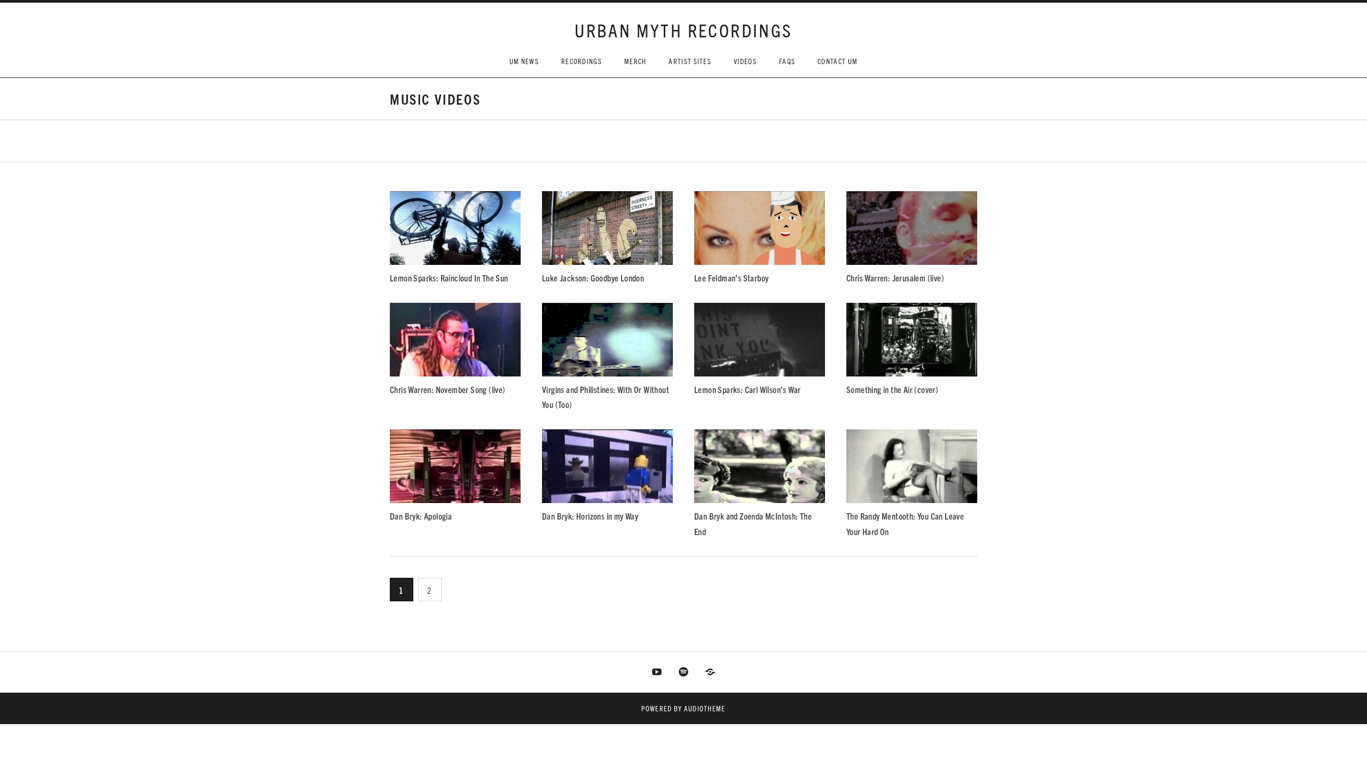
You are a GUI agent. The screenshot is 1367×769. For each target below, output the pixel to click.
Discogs (710, 672)
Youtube (657, 672)
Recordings (581, 61)
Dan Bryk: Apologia (421, 516)
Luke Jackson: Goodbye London (593, 277)
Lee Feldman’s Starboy (731, 277)
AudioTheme (705, 708)
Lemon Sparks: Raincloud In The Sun (449, 277)
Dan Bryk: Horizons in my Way (590, 516)
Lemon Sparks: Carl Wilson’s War (747, 389)
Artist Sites (690, 61)
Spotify (683, 672)
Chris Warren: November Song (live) (448, 389)
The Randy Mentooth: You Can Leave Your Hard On (905, 523)
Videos (745, 61)
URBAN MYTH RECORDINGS (683, 29)
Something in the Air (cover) (892, 389)
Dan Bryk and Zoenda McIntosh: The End (753, 523)
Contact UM (838, 61)
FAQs (787, 61)
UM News (524, 61)
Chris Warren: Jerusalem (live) (895, 277)
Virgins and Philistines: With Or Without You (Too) (605, 397)
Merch (635, 61)
